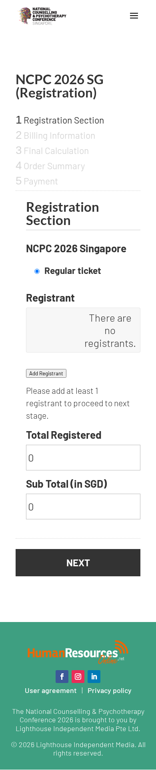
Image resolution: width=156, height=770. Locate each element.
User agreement (51, 690)
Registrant (50, 297)
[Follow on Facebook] (62, 676)
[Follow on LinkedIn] (94, 676)
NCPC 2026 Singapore (76, 248)
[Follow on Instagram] (78, 676)
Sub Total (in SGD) (66, 483)
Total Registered (64, 434)
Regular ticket (72, 270)
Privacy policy (110, 690)
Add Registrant (46, 373)
